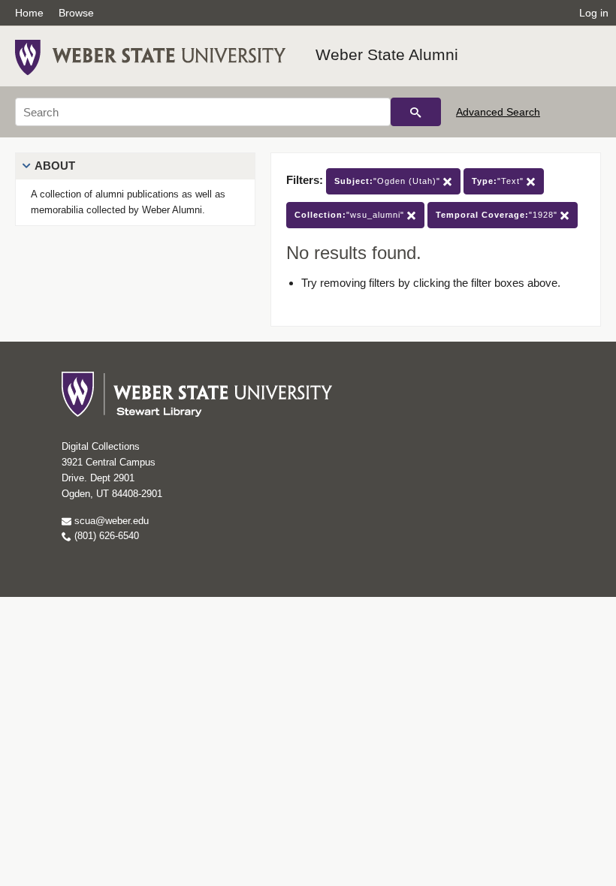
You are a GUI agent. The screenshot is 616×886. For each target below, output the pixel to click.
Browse (76, 13)
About (55, 165)
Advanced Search (498, 112)
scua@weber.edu (110, 520)
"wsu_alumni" (350, 214)
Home (29, 13)
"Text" (499, 180)
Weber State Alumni (387, 54)
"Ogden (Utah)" (388, 180)
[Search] (416, 112)
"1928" (498, 214)
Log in (593, 13)
